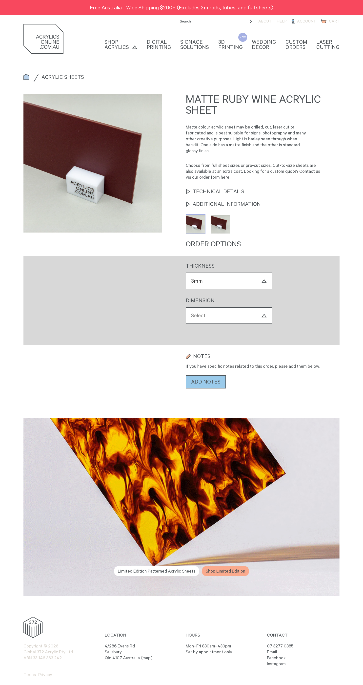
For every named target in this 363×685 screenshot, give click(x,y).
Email (272, 651)
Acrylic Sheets (62, 77)
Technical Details (218, 191)
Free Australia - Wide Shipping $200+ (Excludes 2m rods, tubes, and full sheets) (181, 7)
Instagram (276, 663)
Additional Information (227, 204)
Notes (201, 356)
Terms (29, 674)
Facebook (276, 657)
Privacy (45, 674)
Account (306, 21)
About (265, 21)
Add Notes (206, 382)
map (146, 657)
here (225, 177)
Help (282, 21)
